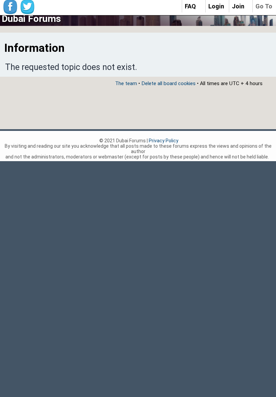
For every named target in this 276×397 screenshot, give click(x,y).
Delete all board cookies (168, 83)
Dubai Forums (31, 18)
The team (126, 83)
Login (216, 6)
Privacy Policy (163, 140)
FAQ (190, 6)
